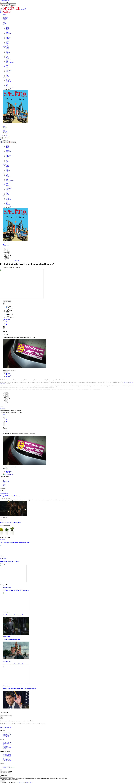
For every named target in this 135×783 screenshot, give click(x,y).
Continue (2, 781)
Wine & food (8, 70)
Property (7, 72)
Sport (7, 74)
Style (7, 75)
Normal (11, 314)
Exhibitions (8, 58)
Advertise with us (7, 734)
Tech (7, 31)
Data (7, 51)
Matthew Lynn (6, 685)
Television (8, 64)
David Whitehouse (7, 587)
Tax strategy (5, 746)
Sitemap (4, 748)
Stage (7, 65)
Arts (7, 56)
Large (11, 310)
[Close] (1, 717)
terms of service (20, 782)
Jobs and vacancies (7, 747)
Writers (4, 15)
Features (7, 80)
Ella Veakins (3, 520)
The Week (8, 79)
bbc (3, 480)
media (4, 484)
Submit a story (6, 735)
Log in (10, 771)
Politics (7, 27)
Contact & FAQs (6, 733)
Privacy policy (6, 743)
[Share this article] (4, 326)
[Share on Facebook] (6, 322)
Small (10, 306)
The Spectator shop (7, 756)
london (4, 482)
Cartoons (8, 86)
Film (7, 60)
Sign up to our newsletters (8, 767)
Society (7, 48)
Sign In (22, 9)
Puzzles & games (9, 88)
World (7, 50)
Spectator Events (6, 759)
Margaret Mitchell (7, 636)
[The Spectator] (12, 9)
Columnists (8, 81)
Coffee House (6, 46)
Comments (7, 319)
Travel (7, 71)
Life (4, 66)
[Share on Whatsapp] (6, 325)
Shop (4, 24)
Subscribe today (6, 766)
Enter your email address (5, 772)
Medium (11, 308)
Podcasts (5, 18)
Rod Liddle (2, 408)
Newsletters (5, 17)
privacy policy (29, 782)
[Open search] (1, 135)
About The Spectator (7, 742)
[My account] (25, 9)
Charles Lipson (6, 612)
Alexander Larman (4, 493)
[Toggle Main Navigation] (1, 9)
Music (7, 61)
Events (4, 21)
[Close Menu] (1, 138)
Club (4, 22)
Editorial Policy (6, 736)
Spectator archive (6, 758)
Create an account (4, 771)
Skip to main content (4, 0)
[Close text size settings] (4, 303)
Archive (4, 23)
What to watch (9, 69)
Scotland (7, 53)
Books (7, 57)
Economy (8, 52)
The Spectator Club (7, 760)
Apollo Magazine (7, 755)
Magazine (8, 32)
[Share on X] (6, 323)
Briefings (5, 19)
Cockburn (8, 28)
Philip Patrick (3, 558)
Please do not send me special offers (10, 779)
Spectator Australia (7, 754)
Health (7, 76)
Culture (7, 29)
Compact (11, 313)
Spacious (12, 317)
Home (4, 14)
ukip (4, 485)
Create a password (4, 775)
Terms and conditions (7, 744)
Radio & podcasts (10, 62)
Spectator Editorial (7, 661)
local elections (6, 481)
